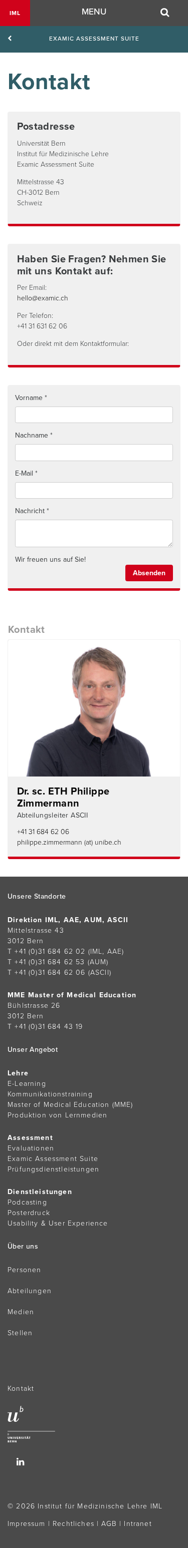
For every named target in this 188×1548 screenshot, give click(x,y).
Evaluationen (31, 1148)
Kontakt (21, 1388)
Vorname (29, 398)
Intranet (137, 1523)
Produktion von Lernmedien (57, 1115)
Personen (24, 1270)
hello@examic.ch (42, 298)
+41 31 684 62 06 (43, 832)
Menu (94, 12)
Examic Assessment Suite (94, 38)
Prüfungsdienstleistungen (53, 1169)
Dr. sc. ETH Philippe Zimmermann (63, 798)
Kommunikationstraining (50, 1094)
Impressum (27, 1523)
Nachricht (30, 511)
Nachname (31, 435)
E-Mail (24, 473)
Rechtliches (73, 1523)
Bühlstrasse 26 (34, 1005)
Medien (21, 1312)
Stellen (20, 1333)
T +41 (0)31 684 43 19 (45, 1026)
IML (15, 13)
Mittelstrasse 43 (36, 930)
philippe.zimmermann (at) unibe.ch (69, 842)
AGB (109, 1523)
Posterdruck (29, 1213)
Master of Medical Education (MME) (70, 1104)
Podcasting (27, 1202)
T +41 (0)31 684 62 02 (47, 951)
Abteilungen (30, 1291)
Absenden (149, 573)
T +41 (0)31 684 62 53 (46, 962)
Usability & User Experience (58, 1223)
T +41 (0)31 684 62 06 (47, 972)
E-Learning (27, 1083)
